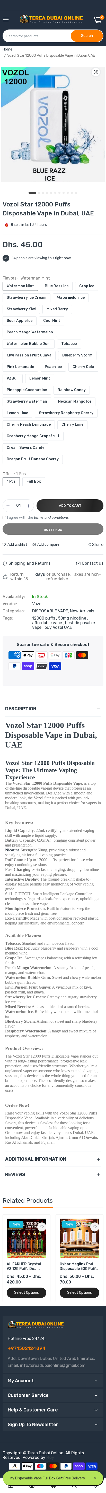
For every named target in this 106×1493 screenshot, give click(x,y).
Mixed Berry (57, 309)
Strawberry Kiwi (21, 309)
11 (76, 193)
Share (97, 544)
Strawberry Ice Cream (26, 297)
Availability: (14, 596)
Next (97, 1258)
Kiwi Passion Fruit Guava (29, 355)
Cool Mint (51, 320)
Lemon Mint (39, 378)
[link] (41, 1226)
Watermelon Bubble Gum (28, 344)
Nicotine (12, 850)
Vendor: (10, 604)
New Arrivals (82, 611)
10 (72, 193)
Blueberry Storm (77, 355)
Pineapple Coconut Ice (27, 390)
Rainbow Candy (72, 390)
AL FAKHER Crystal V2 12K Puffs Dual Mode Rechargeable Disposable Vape (24, 1266)
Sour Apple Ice (19, 320)
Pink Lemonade (20, 367)
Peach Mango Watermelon (30, 332)
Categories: (14, 611)
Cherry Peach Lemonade (29, 424)
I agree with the (38, 517)
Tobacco (69, 344)
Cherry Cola (83, 367)
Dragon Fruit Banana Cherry (33, 459)
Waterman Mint (20, 286)
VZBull (13, 378)
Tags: (8, 618)
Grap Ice (86, 286)
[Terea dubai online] (51, 20)
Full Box (33, 481)
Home (7, 49)
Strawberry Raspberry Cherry (66, 413)
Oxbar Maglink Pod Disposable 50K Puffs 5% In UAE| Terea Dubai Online (79, 1266)
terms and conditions (51, 517)
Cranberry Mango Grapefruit (33, 436)
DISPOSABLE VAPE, (51, 611)
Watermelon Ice (71, 297)
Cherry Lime (72, 424)
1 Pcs (11, 481)
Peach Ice (53, 367)
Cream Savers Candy (25, 447)
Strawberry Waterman (27, 401)
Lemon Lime (17, 413)
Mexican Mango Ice (74, 401)
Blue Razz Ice (56, 286)
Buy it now (53, 530)
